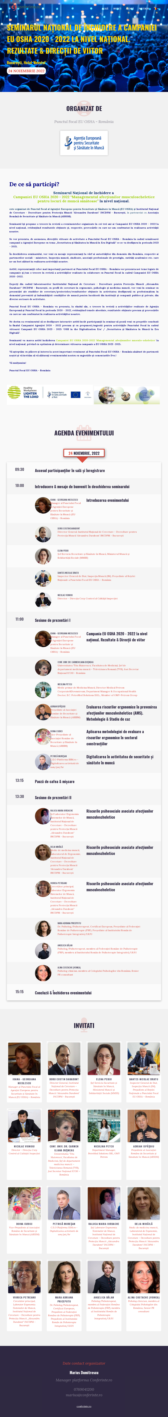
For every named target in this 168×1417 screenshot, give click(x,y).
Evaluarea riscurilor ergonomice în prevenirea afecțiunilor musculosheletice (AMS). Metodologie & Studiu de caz (121, 713)
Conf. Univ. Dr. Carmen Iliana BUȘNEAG (76, 662)
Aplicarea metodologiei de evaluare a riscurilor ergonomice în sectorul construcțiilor (115, 737)
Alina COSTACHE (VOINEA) (69, 967)
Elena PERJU (63, 550)
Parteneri (144, 8)
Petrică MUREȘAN (58, 756)
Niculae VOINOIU (65, 595)
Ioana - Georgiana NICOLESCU (64, 499)
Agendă (130, 8)
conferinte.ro (84, 1406)
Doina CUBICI (56, 731)
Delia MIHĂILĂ (56, 846)
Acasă (105, 8)
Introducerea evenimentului (107, 500)
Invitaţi (117, 8)
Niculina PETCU (65, 684)
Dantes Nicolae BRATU (68, 572)
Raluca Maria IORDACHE (61, 810)
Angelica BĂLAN (65, 945)
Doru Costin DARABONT (69, 528)
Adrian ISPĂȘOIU (57, 706)
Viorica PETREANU (58, 883)
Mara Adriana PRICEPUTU (69, 923)
